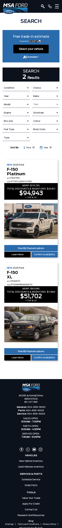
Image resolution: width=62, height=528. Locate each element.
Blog (31, 521)
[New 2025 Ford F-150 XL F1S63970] (31, 325)
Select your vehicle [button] (31, 49)
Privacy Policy (49, 524)
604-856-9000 (36, 407)
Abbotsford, (31, 399)
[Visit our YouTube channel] (34, 449)
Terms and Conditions (28, 524)
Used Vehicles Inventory (31, 467)
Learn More (18, 254)
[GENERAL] (50, 6)
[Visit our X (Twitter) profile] (28, 449)
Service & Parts (31, 474)
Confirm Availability (44, 254)
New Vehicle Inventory (31, 461)
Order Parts (31, 485)
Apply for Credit (31, 504)
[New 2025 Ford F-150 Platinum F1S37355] (31, 221)
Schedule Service (31, 480)
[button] (31, 248)
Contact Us (31, 510)
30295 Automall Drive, (31, 396)
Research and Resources (31, 515)
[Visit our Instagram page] (40, 449)
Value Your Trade (31, 498)
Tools (31, 492)
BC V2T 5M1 (31, 402)
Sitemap (9, 524)
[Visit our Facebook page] (21, 449)
